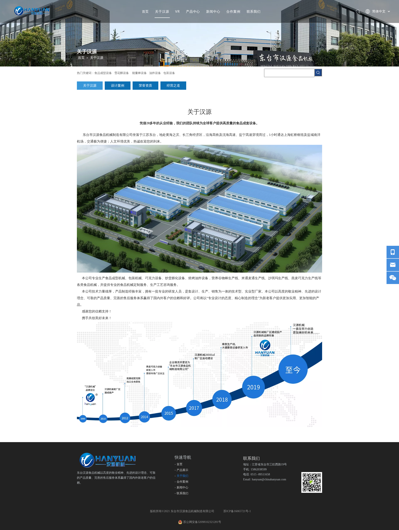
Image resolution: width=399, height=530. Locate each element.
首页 (145, 11)
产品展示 (182, 470)
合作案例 (233, 11)
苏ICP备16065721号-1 (237, 511)
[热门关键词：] (318, 72)
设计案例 (117, 85)
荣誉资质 (145, 85)
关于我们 (182, 475)
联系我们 (254, 11)
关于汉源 (162, 11)
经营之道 (173, 85)
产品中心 (193, 11)
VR (177, 11)
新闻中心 (213, 11)
